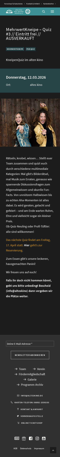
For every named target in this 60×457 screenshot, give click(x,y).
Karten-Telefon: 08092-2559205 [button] (31, 402)
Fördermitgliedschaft (32, 374)
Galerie (32, 379)
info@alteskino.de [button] (32, 395)
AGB (15, 448)
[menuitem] (14, 3)
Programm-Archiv (32, 385)
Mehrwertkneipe (15, 49)
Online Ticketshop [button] (31, 423)
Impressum (39, 448)
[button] (52, 11)
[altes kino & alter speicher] (18, 11)
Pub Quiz (30, 49)
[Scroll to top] (53, 450)
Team (22, 369)
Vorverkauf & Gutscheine (13, 4)
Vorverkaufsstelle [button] (32, 416)
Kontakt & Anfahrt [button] (32, 409)
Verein (41, 369)
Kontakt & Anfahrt (33, 4)
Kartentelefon (48, 4)
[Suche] (42, 11)
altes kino (36, 85)
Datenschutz (25, 448)
